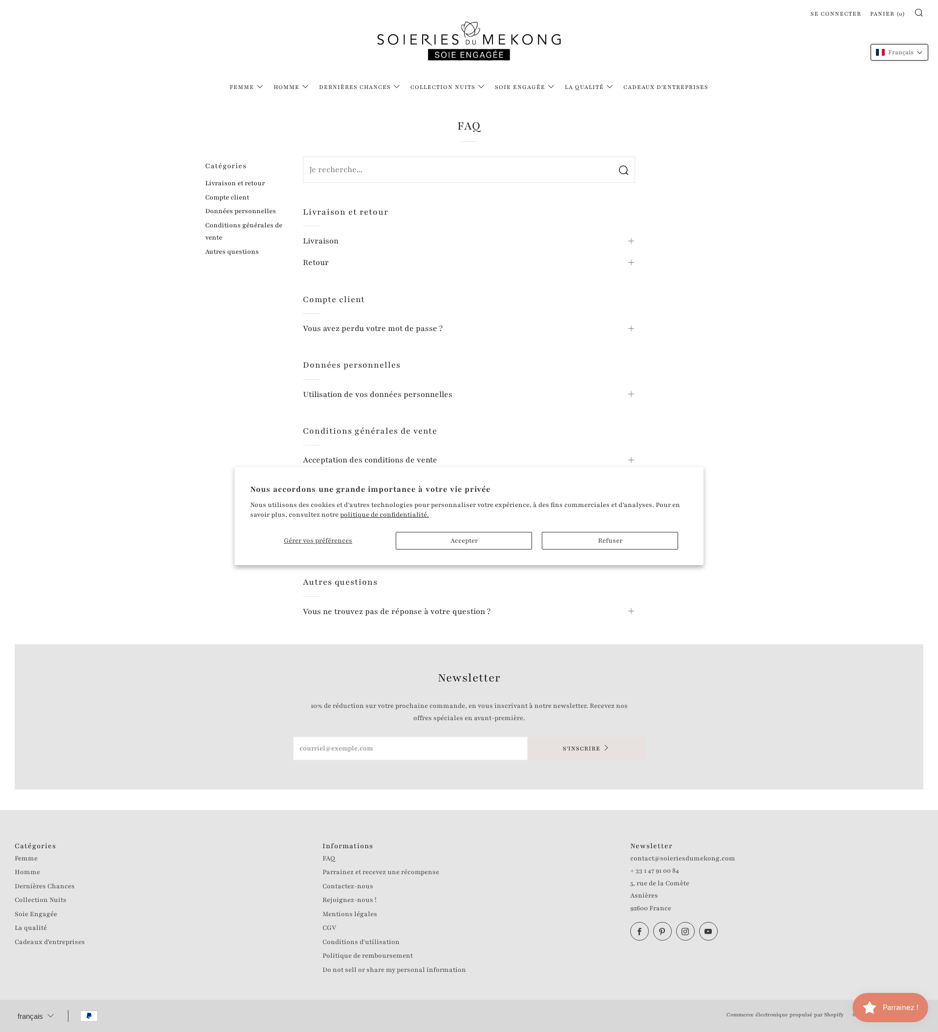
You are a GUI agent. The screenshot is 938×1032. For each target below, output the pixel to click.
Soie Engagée (520, 87)
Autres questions (232, 251)
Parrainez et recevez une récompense (380, 872)
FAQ (328, 858)
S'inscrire (581, 748)
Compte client (227, 197)
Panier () (887, 14)
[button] (899, 52)
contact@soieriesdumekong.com (682, 858)
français (30, 1016)
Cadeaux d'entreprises (665, 87)
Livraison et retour (235, 183)
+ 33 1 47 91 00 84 (654, 870)
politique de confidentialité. (384, 514)
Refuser (610, 540)
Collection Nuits (442, 87)
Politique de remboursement (367, 955)
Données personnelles (240, 211)
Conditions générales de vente (243, 231)
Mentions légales (349, 914)
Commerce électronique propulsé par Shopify (785, 1014)
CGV (329, 927)
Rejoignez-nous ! (349, 900)
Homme (286, 87)
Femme (242, 87)
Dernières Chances (355, 87)
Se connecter (835, 14)
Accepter (464, 540)
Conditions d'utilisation (361, 942)
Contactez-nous (347, 886)
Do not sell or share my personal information (394, 970)
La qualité (584, 87)
